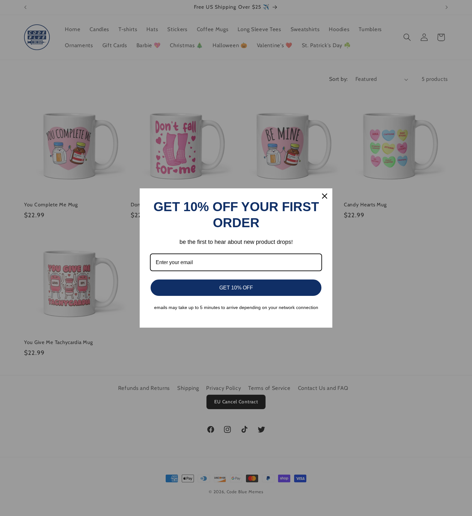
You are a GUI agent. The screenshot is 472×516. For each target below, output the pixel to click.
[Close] (324, 196)
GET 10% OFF (236, 287)
